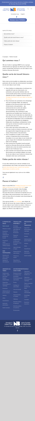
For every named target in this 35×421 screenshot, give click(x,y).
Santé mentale (27, 255)
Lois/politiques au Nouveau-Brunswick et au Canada (17, 242)
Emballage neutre (27, 296)
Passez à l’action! (8, 44)
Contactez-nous (15, 14)
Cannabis (26, 299)
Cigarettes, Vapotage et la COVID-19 (28, 273)
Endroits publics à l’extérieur (17, 306)
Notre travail (6, 226)
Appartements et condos (17, 295)
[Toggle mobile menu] (31, 9)
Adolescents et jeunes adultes (28, 240)
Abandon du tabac (7, 270)
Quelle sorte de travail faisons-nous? (14, 37)
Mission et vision (7, 228)
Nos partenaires (6, 252)
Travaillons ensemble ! (17, 222)
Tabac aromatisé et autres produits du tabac (28, 286)
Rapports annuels (15, 236)
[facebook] (3, 177)
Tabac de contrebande (27, 291)
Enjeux (26, 269)
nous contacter (18, 201)
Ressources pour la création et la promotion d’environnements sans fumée (17, 276)
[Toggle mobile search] (28, 9)
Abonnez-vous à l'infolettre (17, 20)
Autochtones (27, 249)
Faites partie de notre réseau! (11, 41)
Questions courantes (26, 303)
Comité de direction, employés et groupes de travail (6, 235)
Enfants (26, 236)
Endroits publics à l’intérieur (17, 302)
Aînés (25, 246)
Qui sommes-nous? (9, 34)
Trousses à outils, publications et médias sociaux (6, 243)
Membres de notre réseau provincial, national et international (6, 259)
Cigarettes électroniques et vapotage (28, 229)
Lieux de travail (17, 289)
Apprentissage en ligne (17, 248)
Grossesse (26, 234)
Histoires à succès (16, 256)
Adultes (26, 243)
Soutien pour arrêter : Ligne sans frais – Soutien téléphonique (6, 276)
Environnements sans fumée (17, 270)
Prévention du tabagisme (28, 223)
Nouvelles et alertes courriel (17, 261)
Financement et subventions (17, 252)
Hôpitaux (15, 299)
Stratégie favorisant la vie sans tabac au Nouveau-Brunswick (17, 229)
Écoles (15, 282)
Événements (16, 310)
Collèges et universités (16, 286)
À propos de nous (7, 222)
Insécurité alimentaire (27, 252)
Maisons (15, 292)
